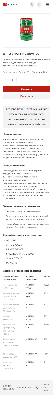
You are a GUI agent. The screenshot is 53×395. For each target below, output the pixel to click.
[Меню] (47, 4)
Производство (15, 109)
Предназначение (37, 109)
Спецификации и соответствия (26, 119)
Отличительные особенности (26, 114)
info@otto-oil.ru (24, 387)
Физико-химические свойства (26, 124)
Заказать (26, 89)
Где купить (26, 96)
